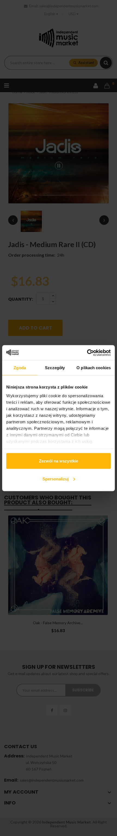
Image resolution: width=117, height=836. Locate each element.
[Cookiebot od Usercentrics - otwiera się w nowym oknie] (87, 352)
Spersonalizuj (55, 478)
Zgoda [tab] (20, 367)
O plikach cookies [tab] (93, 367)
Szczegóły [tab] (55, 367)
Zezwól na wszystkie (58, 461)
